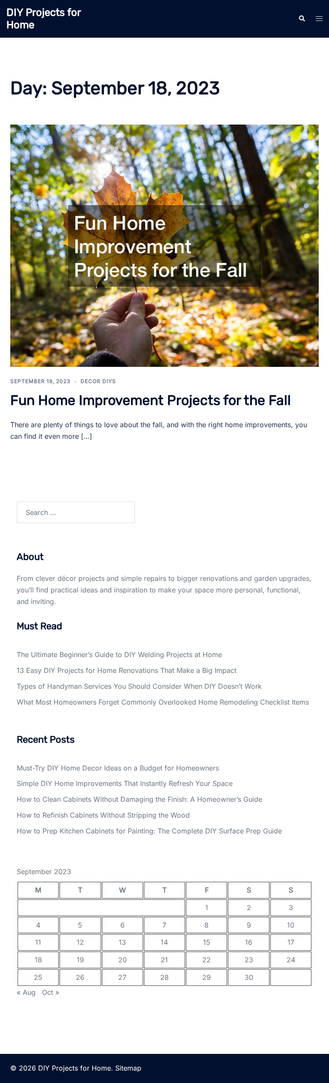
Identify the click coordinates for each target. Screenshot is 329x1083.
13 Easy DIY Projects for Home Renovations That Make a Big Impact (126, 670)
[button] (301, 18)
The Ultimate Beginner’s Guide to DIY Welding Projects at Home (119, 654)
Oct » (50, 992)
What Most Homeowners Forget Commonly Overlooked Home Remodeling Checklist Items (163, 702)
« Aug (26, 992)
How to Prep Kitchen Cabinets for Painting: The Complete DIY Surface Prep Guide (149, 831)
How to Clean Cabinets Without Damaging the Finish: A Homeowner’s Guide (139, 799)
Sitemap (128, 1068)
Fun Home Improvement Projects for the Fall (150, 400)
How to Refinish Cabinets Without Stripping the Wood (103, 815)
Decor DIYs (98, 381)
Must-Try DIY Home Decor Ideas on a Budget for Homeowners (118, 768)
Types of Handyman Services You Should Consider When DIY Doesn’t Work (139, 686)
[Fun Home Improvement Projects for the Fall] (164, 245)
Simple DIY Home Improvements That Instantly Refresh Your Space (125, 783)
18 (38, 959)
